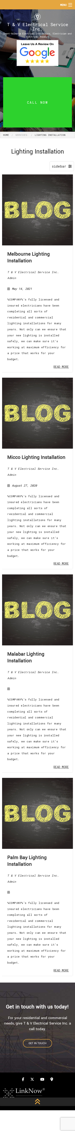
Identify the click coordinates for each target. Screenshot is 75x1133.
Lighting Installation (50, 134)
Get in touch (37, 1043)
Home (6, 134)
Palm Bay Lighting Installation (27, 861)
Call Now (37, 102)
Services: (21, 134)
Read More (61, 367)
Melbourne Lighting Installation (28, 257)
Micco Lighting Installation (36, 457)
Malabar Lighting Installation (25, 657)
